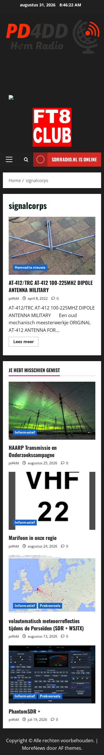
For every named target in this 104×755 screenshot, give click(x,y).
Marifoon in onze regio (33, 537)
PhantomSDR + (24, 711)
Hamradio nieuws (30, 267)
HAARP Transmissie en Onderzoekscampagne (33, 451)
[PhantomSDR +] (52, 674)
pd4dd (14, 298)
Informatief (25, 432)
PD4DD (52, 61)
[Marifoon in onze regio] (52, 501)
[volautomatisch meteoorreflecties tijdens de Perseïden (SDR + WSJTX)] (52, 584)
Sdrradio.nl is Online (74, 159)
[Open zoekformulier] (26, 159)
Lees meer (25, 343)
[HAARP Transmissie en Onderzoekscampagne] (52, 411)
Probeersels (50, 605)
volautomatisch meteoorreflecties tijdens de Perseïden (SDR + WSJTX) (46, 624)
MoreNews (33, 748)
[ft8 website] (52, 127)
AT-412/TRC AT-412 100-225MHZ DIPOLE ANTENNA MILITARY (52, 246)
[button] (9, 159)
